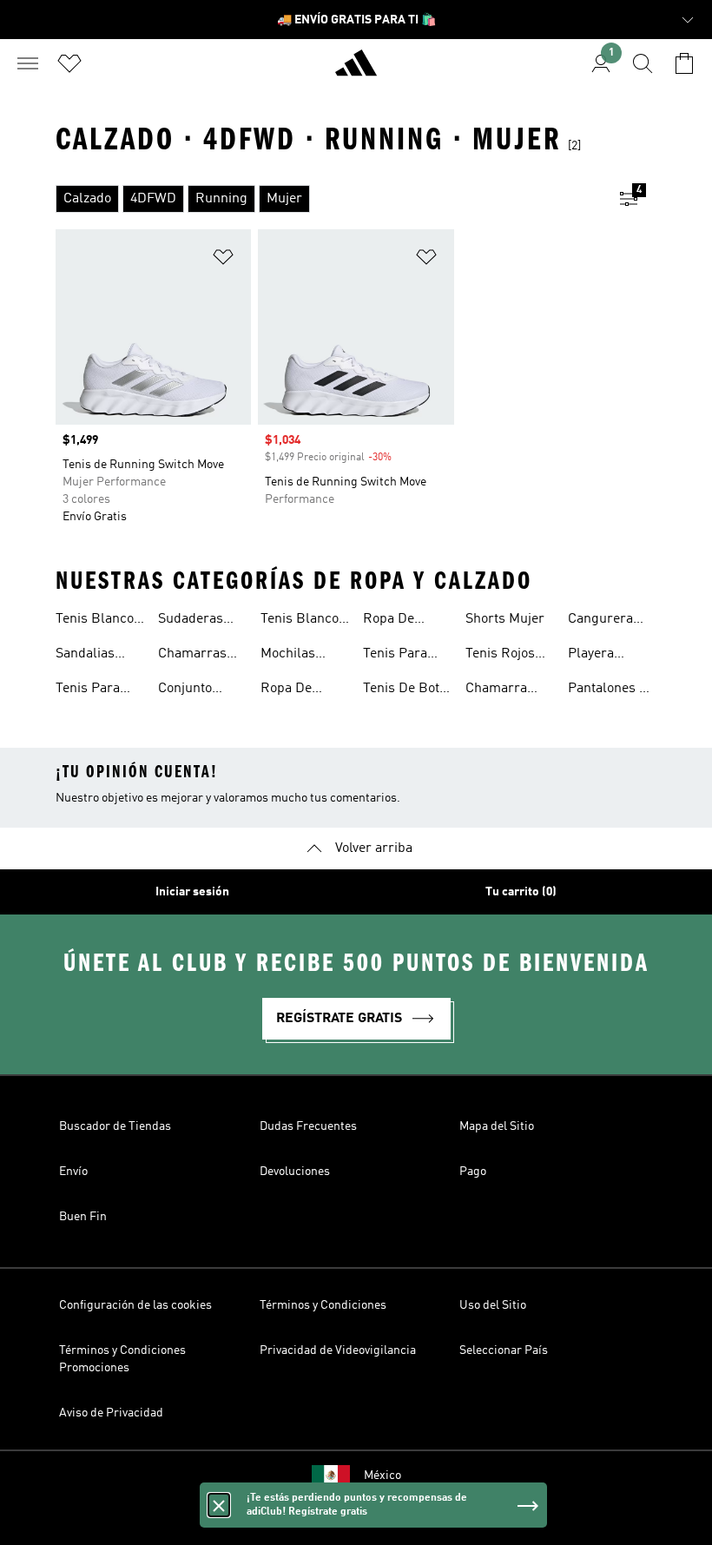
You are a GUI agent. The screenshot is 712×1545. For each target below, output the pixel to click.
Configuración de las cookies (135, 1305)
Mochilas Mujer (287, 655)
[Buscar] (642, 63)
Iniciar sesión (192, 892)
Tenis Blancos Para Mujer (303, 621)
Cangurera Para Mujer (602, 621)
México (382, 1475)
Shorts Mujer (504, 619)
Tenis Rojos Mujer (500, 655)
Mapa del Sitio (496, 1126)
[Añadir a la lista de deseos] (223, 260)
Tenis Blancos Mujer (98, 621)
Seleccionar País (503, 1350)
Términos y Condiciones (323, 1305)
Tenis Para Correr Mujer (403, 655)
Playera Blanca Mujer (608, 655)
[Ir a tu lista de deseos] (69, 63)
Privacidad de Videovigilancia (338, 1350)
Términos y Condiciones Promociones (122, 1359)
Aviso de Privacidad (111, 1413)
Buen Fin (83, 1217)
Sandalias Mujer (85, 655)
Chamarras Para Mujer (192, 655)
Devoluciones (295, 1171)
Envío (73, 1171)
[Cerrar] (218, 1505)
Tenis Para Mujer (88, 690)
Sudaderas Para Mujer (192, 621)
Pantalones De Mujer (612, 690)
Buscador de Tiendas (115, 1126)
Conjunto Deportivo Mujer (187, 690)
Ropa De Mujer (388, 621)
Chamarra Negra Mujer (504, 690)
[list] (328, 199)
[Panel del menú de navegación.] (28, 63)
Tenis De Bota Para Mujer (404, 690)
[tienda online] (356, 70)
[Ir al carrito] (684, 63)
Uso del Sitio (492, 1305)
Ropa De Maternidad (295, 690)
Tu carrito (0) (521, 892)
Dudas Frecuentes (308, 1126)
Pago (472, 1171)
